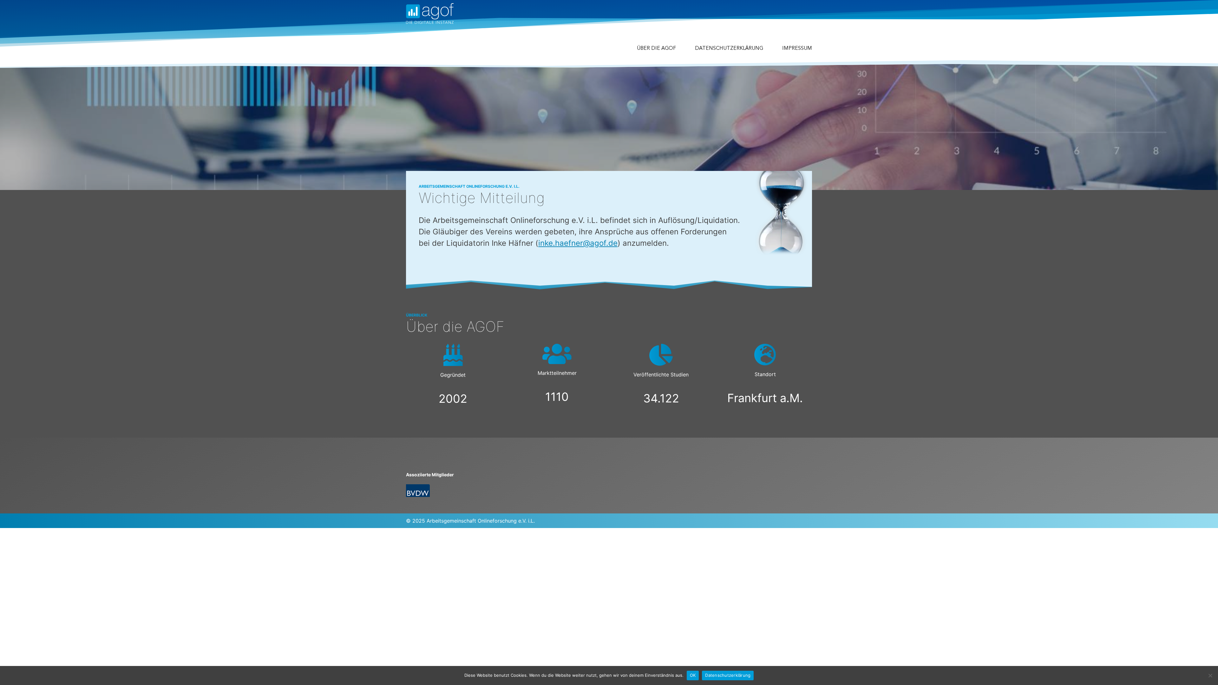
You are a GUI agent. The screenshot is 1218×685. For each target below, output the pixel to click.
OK (693, 675)
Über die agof (656, 48)
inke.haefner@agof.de (578, 243)
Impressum (797, 48)
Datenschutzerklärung (729, 48)
